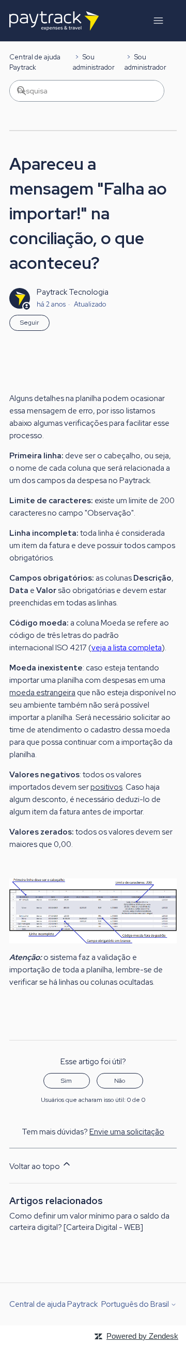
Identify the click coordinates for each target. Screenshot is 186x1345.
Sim (66, 1081)
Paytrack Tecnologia (73, 292)
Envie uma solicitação (126, 1132)
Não (119, 1081)
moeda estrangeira (42, 692)
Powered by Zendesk (142, 1336)
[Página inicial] (54, 20)
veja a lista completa (126, 648)
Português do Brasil (136, 1304)
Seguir (29, 322)
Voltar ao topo (35, 1166)
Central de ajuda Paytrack (53, 1304)
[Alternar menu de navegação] (158, 20)
